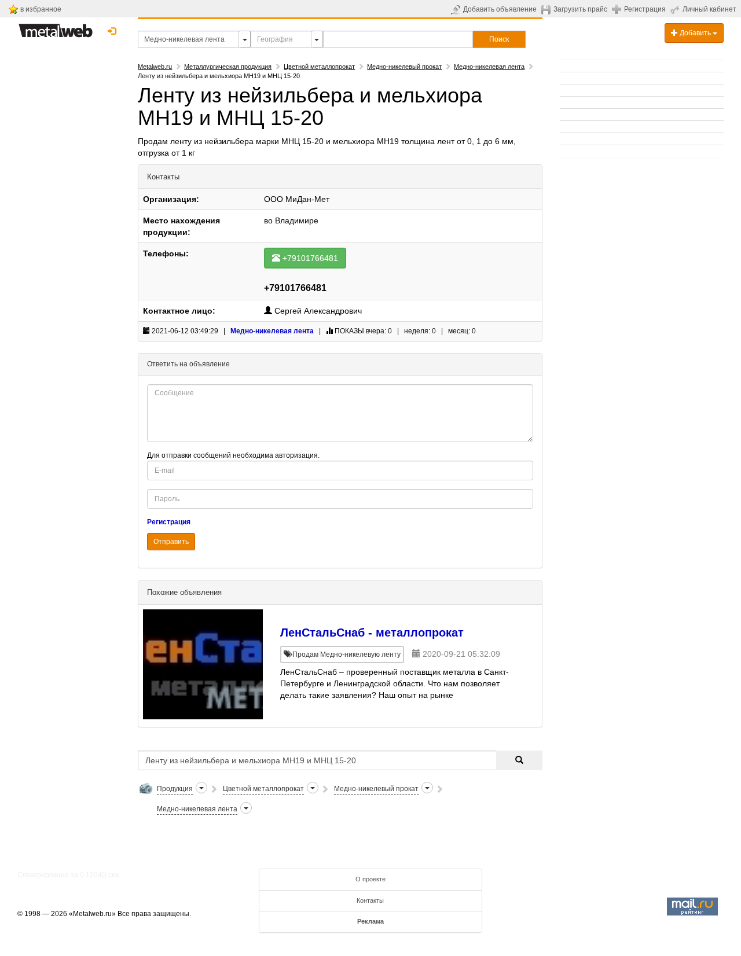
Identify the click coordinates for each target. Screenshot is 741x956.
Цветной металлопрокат (319, 66)
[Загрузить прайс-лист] (547, 9)
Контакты (370, 900)
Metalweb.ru (155, 66)
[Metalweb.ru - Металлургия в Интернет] (55, 27)
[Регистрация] (618, 8)
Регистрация (645, 9)
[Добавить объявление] (457, 9)
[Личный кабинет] (676, 9)
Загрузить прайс (580, 9)
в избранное (40, 9)
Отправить (171, 542)
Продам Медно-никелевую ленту (346, 654)
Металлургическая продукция (228, 66)
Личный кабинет (709, 9)
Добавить (695, 33)
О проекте (370, 879)
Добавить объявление (500, 9)
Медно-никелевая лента (489, 66)
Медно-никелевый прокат (404, 66)
